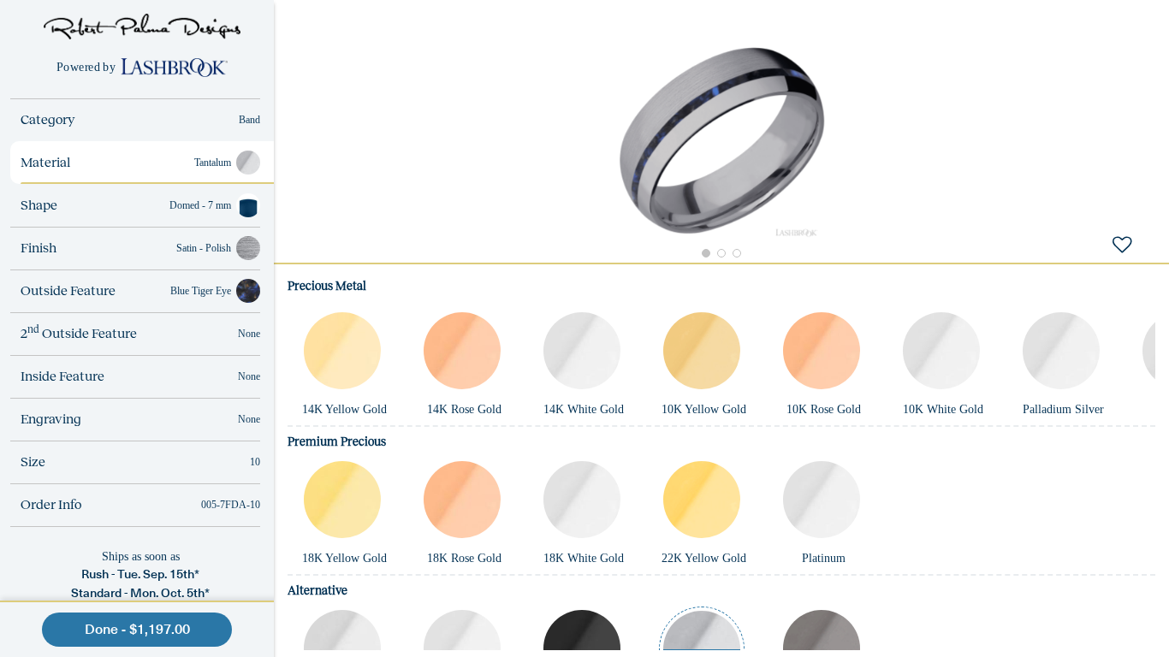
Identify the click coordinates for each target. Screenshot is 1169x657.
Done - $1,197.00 (137, 629)
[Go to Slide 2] (721, 253)
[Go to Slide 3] (737, 253)
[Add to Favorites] (1122, 244)
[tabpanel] (721, 460)
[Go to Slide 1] (706, 253)
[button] (722, 140)
